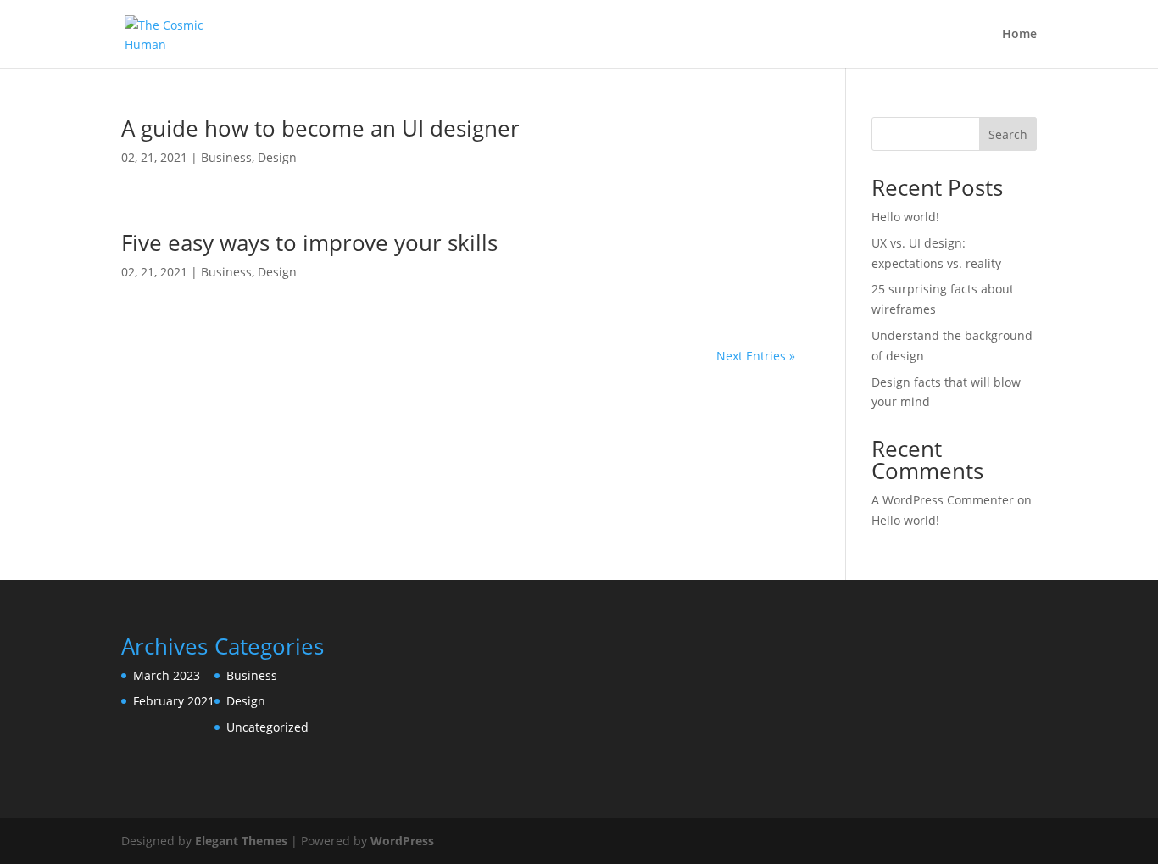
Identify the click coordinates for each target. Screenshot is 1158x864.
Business (226, 157)
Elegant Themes (241, 841)
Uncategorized (267, 727)
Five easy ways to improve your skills (309, 242)
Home (1019, 35)
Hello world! (905, 217)
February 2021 (173, 701)
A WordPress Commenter (942, 500)
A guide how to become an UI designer (320, 128)
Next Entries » (755, 356)
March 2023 (166, 675)
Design (277, 157)
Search (1007, 134)
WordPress (402, 841)
